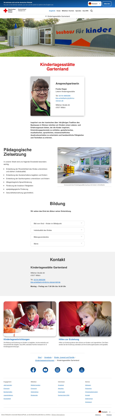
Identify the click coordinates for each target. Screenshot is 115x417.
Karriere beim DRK (63, 395)
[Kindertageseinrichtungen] (30, 318)
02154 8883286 (64, 95)
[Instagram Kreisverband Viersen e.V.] (57, 370)
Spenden (78, 11)
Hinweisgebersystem (91, 392)
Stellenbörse (34, 392)
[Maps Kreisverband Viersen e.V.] (81, 370)
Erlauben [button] (109, 414)
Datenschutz (89, 399)
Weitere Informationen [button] (58, 414)
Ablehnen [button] (98, 414)
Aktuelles (61, 388)
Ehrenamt (6, 388)
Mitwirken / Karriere (68, 11)
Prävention (88, 388)
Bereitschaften (8, 392)
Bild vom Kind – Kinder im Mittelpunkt (48, 223)
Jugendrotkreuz (8, 395)
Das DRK (85, 11)
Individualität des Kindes (43, 230)
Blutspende (34, 395)
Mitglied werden (35, 385)
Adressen (88, 385)
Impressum (88, 402)
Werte (36, 243)
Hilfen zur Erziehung (69, 339)
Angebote (52, 11)
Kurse (59, 11)
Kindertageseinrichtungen (17, 339)
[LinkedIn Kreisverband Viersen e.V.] (69, 370)
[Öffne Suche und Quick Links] (91, 10)
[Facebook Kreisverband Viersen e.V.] (33, 370)
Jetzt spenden (8, 385)
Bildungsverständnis (41, 237)
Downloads (61, 392)
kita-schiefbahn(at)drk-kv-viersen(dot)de (45, 282)
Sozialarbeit (7, 399)
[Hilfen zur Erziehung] (85, 318)
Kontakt (87, 395)
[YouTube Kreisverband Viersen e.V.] (45, 370)
